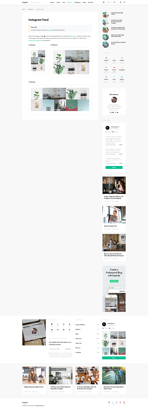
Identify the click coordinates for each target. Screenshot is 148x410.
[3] (106, 29)
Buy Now (90, 2)
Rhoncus (78, 348)
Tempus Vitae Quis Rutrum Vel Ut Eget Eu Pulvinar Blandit (113, 197)
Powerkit (49, 30)
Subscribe (68, 349)
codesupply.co (111, 323)
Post (64, 2)
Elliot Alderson (114, 94)
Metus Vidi (78, 343)
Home (58, 2)
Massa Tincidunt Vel (110, 226)
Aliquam (78, 329)
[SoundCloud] (58, 330)
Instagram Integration (35, 40)
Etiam (77, 334)
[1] (106, 15)
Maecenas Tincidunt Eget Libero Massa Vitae (117, 35)
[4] (106, 37)
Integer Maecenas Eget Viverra (117, 13)
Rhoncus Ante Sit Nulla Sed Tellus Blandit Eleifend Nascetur (114, 255)
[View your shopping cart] (120, 2)
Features (69, 2)
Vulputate (78, 352)
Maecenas (78, 338)
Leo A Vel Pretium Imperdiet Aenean (118, 43)
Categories (77, 2)
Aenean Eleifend (80, 325)
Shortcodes (30, 9)
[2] (106, 22)
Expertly (25, 2)
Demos (52, 2)
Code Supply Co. (115, 127)
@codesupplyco (115, 128)
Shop (84, 2)
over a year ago (111, 145)
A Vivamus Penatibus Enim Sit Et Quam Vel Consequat (118, 28)
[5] (106, 44)
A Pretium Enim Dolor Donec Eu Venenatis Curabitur (116, 21)
